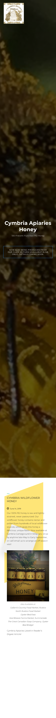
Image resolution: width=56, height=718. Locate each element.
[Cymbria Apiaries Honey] (14, 13)
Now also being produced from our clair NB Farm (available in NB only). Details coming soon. (28, 252)
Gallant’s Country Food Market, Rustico (28, 607)
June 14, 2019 (15, 509)
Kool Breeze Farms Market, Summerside (28, 618)
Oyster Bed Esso (28, 614)
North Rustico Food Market (28, 611)
